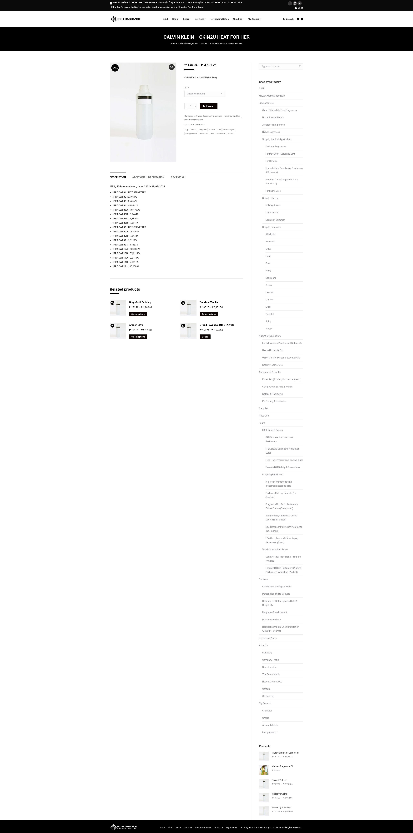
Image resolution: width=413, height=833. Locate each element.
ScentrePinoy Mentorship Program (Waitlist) (283, 558)
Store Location (269, 667)
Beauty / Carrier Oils (272, 365)
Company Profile (270, 660)
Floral (268, 256)
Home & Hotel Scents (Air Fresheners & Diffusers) (284, 170)
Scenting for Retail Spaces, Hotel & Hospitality (279, 603)
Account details (270, 725)
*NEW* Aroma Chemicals (272, 95)
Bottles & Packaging (272, 394)
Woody (269, 328)
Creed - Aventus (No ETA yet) (217, 324)
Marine (269, 299)
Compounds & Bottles (270, 372)
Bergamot (202, 130)
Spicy (268, 321)
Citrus (269, 249)
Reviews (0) (178, 177)
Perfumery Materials (193, 119)
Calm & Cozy (272, 212)
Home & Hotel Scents (273, 117)
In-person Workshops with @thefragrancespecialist (279, 483)
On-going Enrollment (272, 474)
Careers (266, 689)
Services (263, 579)
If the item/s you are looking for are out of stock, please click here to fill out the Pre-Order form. (157, 7)
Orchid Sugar (228, 130)
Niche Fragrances (271, 132)
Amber (204, 43)
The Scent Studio (271, 674)
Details (205, 337)
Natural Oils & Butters (270, 336)
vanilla (230, 133)
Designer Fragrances (212, 116)
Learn (262, 423)
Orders (265, 718)
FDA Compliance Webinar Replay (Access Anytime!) (282, 540)
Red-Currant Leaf (218, 133)
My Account (265, 703)
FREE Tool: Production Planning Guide (284, 460)
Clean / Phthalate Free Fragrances (279, 110)
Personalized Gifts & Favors (276, 594)
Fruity (268, 270)
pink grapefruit (191, 133)
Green (269, 285)
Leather (269, 292)
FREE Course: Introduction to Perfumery (280, 439)
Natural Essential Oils (273, 350)
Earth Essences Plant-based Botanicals (282, 343)
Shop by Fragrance (188, 43)
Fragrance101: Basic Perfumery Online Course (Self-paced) (282, 506)
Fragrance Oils (266, 103)
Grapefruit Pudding (140, 302)
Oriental (270, 314)
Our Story (267, 652)
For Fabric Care (273, 191)
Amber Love (136, 324)
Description (118, 177)
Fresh (268, 263)
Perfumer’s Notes (268, 638)
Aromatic (270, 241)
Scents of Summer (275, 220)
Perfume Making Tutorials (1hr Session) (281, 495)
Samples (263, 408)
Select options (138, 314)
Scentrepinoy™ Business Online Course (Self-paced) (281, 517)
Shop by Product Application (276, 139)
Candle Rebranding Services (276, 586)
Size (186, 87)
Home (174, 43)
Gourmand (271, 278)
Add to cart (209, 106)
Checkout (267, 710)
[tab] (118, 176)
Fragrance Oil (229, 116)
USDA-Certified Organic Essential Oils (281, 357)
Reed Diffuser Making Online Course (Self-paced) (284, 529)
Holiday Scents (273, 205)
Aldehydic (271, 234)
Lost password (269, 732)
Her (237, 116)
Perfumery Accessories (274, 401)
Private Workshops (271, 619)
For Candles (271, 161)
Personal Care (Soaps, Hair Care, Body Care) (282, 181)
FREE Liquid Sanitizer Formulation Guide (283, 450)
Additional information (148, 177)
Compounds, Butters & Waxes (277, 386)
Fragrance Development (274, 612)
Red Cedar (204, 133)
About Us (263, 645)
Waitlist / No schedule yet (275, 549)
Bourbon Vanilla (209, 302)
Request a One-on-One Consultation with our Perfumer (280, 629)
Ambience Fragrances (273, 124)
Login (300, 8)
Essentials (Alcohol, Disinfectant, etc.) (281, 379)
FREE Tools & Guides (272, 430)
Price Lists (264, 415)
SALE (262, 88)
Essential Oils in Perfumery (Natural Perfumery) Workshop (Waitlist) (284, 570)
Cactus (212, 130)
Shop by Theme (270, 198)
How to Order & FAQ (272, 681)
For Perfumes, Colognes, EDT (280, 153)
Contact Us (267, 696)
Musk (268, 307)
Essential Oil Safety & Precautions (283, 467)
